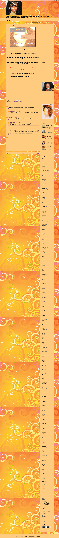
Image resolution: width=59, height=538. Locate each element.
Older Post (37, 153)
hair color (43, 288)
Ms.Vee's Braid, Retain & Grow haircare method (48, 141)
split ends (43, 427)
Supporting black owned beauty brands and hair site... (46, 505)
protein (42, 387)
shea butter (43, 411)
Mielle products (43, 352)
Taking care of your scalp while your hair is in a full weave (48, 147)
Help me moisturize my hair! (48, 125)
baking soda (43, 179)
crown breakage (44, 224)
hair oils (43, 302)
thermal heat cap (44, 446)
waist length (43, 468)
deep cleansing (43, 230)
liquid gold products (44, 347)
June (44, 498)
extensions (43, 244)
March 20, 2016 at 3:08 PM (17, 122)
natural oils (43, 365)
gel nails (43, 262)
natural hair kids (44, 364)
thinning (43, 451)
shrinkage (43, 418)
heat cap (43, 324)
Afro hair (9, 101)
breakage (43, 197)
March (44, 501)
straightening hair (44, 429)
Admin (9, 106)
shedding (43, 414)
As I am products (44, 174)
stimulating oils (43, 428)
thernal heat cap (44, 447)
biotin (42, 185)
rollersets (43, 397)
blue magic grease (44, 193)
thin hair (43, 450)
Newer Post (8, 153)
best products (43, 184)
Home (23, 153)
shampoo (43, 410)
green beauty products (44, 274)
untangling (43, 464)
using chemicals (44, 465)
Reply (9, 108)
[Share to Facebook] (18, 100)
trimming (43, 459)
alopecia (43, 167)
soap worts (43, 424)
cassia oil (43, 203)
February (44, 515)
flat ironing (43, 252)
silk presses (43, 419)
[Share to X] (17, 100)
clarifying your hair (44, 206)
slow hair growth (44, 423)
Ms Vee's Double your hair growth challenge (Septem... (47, 513)
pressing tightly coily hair (45, 382)
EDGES (43, 239)
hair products (43, 305)
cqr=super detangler (44, 221)
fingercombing (43, 248)
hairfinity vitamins (44, 319)
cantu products (43, 202)
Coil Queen (11, 111)
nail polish (43, 361)
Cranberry (9, 117)
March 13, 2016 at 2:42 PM (13, 106)
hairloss (43, 320)
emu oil (42, 242)
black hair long (43, 188)
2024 (43, 485)
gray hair (43, 270)
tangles (42, 441)
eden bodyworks (44, 238)
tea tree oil (43, 442)
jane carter (43, 337)
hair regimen (43, 306)
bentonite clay (43, 183)
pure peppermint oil (44, 391)
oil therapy (43, 370)
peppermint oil (43, 373)
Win (42, 477)
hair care (43, 284)
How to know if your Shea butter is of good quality (46, 503)
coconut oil (43, 211)
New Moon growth (44, 366)
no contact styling (44, 369)
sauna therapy (43, 400)
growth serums (43, 279)
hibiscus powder (44, 329)
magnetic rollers (44, 351)
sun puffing (43, 437)
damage (43, 229)
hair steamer (43, 310)
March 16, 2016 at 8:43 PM (17, 111)
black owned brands (44, 189)
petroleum (43, 374)
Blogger (42, 536)
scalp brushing (43, 401)
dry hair (16, 101)
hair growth (43, 293)
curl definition (43, 225)
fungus (42, 257)
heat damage (43, 325)
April (43, 500)
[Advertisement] (21, 81)
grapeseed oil (43, 269)
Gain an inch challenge (44, 260)
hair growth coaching (44, 296)
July (43, 497)
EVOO (42, 243)
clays (42, 207)
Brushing (43, 198)
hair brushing (43, 283)
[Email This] (16, 100)
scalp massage (43, 405)
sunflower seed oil (44, 438)
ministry (43, 356)
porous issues (43, 379)
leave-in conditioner (44, 346)
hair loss (43, 301)
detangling (43, 233)
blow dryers (43, 192)
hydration (43, 334)
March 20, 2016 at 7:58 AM (14, 117)
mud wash (43, 360)
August (44, 496)
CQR (14, 101)
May (43, 499)
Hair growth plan (44, 297)
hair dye (43, 292)
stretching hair (43, 432)
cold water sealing (44, 215)
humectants (43, 333)
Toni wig (43, 456)
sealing (42, 406)
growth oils (43, 278)
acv (42, 162)
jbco (42, 338)
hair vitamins (43, 315)
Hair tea (43, 311)
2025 (43, 484)
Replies (10, 121)
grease (42, 271)
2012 (43, 521)
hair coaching (43, 287)
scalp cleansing (44, 402)
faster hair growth (19, 101)
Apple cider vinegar (44, 171)
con (42, 216)
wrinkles (43, 478)
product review (43, 384)
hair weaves (43, 316)
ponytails (43, 378)
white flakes (43, 474)
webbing (43, 473)
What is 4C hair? (9, 20)
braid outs (43, 194)
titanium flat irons (44, 455)
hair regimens (43, 307)
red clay (43, 392)
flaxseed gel (43, 253)
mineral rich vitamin (44, 355)
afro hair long (11, 101)
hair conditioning (44, 289)
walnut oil (43, 469)
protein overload (44, 388)
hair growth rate (44, 298)
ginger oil (43, 265)
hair (21, 101)
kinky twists (43, 342)
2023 (43, 486)
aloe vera (43, 166)
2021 (43, 488)
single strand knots (44, 420)
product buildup (44, 383)
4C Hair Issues (45, 508)
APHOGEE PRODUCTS (45, 170)
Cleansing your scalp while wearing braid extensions (48, 136)
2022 (43, 487)
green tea (43, 275)
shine (42, 415)
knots (42, 343)
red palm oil (43, 393)
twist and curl (43, 460)
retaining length (44, 396)
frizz (42, 256)
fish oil (42, 251)
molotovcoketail (36, 536)
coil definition (43, 212)
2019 (43, 489)
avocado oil (43, 176)
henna (42, 328)
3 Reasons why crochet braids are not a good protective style (49, 130)
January (44, 516)
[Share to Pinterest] (19, 100)
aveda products (44, 175)
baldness (43, 180)
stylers (42, 433)
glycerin (43, 266)
